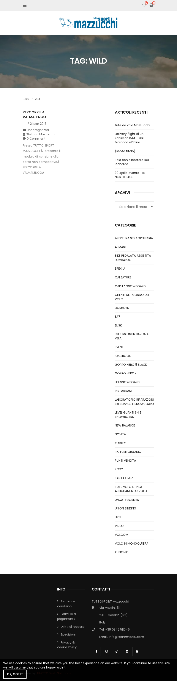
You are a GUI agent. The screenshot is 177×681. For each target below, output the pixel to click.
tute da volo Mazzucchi (132, 125)
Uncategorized (38, 130)
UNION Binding (125, 508)
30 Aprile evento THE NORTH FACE (130, 175)
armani (120, 247)
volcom (121, 535)
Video (119, 526)
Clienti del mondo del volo (132, 297)
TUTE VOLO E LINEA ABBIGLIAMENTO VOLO (131, 489)
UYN (118, 517)
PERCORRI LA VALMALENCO (34, 114)
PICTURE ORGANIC (128, 452)
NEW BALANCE (125, 425)
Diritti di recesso (73, 627)
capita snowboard (130, 286)
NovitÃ (121, 434)
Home (26, 98)
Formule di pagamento (66, 616)
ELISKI (118, 325)
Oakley (120, 443)
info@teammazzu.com (126, 637)
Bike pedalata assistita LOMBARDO (133, 257)
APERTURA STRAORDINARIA (134, 238)
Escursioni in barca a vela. (132, 336)
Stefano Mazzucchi (40, 134)
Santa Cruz (124, 478)
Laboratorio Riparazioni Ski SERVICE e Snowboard (134, 401)
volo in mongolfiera (131, 543)
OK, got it (15, 674)
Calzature (123, 277)
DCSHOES (122, 308)
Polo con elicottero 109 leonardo (132, 162)
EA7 (117, 316)
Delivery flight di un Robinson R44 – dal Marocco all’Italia (129, 138)
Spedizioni (68, 634)
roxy (119, 469)
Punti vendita (125, 460)
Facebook (123, 356)
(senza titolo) (125, 151)
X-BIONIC (121, 552)
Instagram (123, 391)
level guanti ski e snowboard (128, 414)
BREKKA (120, 268)
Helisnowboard (127, 382)
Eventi (119, 347)
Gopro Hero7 (125, 373)
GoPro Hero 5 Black (131, 364)
